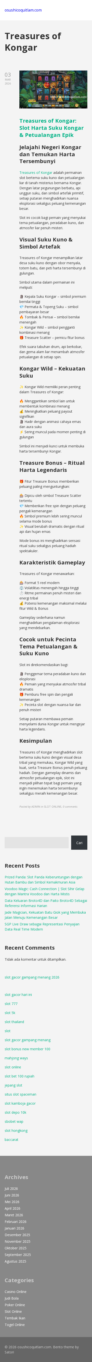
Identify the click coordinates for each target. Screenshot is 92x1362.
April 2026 (12, 1208)
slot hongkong (16, 1130)
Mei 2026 (12, 1201)
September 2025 (18, 1254)
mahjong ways (16, 1058)
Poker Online (15, 1304)
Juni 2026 (12, 1195)
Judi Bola (12, 1298)
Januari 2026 (14, 1228)
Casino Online (15, 1291)
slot (8, 1030)
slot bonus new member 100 (27, 1049)
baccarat (11, 1139)
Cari (79, 842)
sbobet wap (14, 1121)
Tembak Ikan (15, 1318)
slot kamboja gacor (20, 1103)
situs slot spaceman (20, 1094)
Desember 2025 (17, 1234)
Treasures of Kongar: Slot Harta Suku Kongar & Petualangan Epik (51, 127)
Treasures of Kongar (35, 172)
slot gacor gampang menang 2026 (32, 977)
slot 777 (11, 1003)
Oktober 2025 (15, 1248)
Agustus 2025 (15, 1261)
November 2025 (17, 1241)
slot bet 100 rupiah (19, 1076)
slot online (13, 1067)
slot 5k (10, 1012)
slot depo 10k (15, 1112)
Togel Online (15, 1324)
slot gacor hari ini (18, 994)
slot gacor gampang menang (28, 1040)
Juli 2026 (11, 1188)
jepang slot (13, 1085)
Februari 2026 (15, 1221)
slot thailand (14, 1021)
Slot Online (13, 1311)
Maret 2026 (14, 1215)
